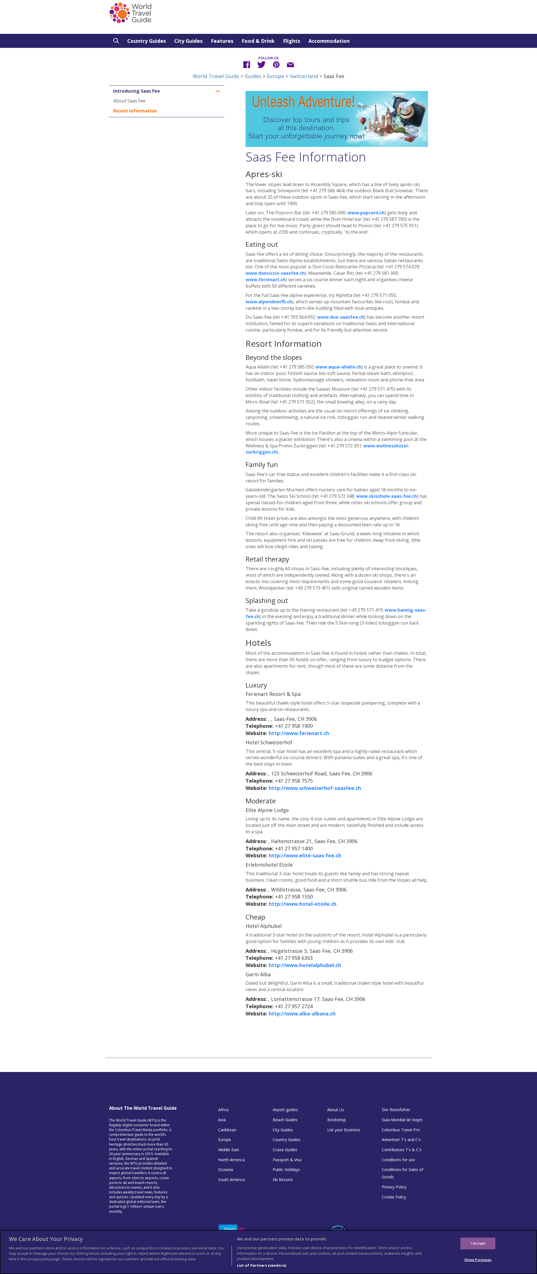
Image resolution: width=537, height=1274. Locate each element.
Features (222, 40)
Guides (253, 76)
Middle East (228, 1149)
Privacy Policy (394, 1186)
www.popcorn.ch (366, 213)
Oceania (225, 1169)
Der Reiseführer (396, 1109)
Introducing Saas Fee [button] (136, 91)
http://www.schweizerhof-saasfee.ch (315, 788)
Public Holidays (286, 1169)
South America (231, 1179)
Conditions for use (398, 1159)
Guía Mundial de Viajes (402, 1119)
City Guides (188, 40)
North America (231, 1159)
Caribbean (227, 1129)
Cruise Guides (285, 1149)
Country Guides (146, 40)
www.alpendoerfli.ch (269, 302)
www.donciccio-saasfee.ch (275, 273)
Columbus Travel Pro (401, 1129)
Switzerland (304, 76)
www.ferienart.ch (266, 279)
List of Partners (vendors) (261, 1265)
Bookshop (336, 1119)
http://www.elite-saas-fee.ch (305, 855)
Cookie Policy (394, 1197)
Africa (223, 1109)
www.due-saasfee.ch (340, 317)
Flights (291, 40)
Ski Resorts (283, 1179)
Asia (222, 1119)
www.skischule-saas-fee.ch (386, 496)
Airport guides (285, 1109)
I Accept (478, 1242)
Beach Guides (285, 1119)
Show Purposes (478, 1259)
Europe (275, 76)
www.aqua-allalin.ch (338, 367)
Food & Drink (258, 40)
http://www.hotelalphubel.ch (305, 965)
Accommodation (329, 40)
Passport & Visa (287, 1159)
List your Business (343, 1129)
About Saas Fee (129, 101)
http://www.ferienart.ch (299, 733)
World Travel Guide (216, 76)
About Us (335, 1109)
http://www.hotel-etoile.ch (302, 903)
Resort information (135, 111)
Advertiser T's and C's (401, 1139)
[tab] (166, 91)
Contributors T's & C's (401, 1149)
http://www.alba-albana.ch (302, 1013)
